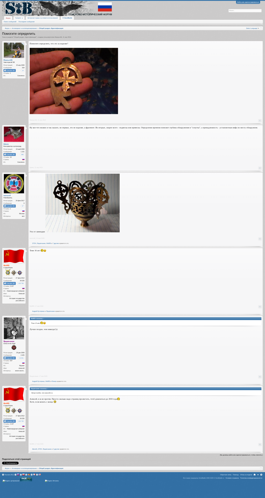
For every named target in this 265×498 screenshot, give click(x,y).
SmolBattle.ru (219, 478)
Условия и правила (232, 478)
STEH (34, 243)
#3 (260, 239)
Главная (255, 475)
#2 (260, 168)
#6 (260, 444)
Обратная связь (225, 475)
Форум (8, 18)
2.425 (22, 355)
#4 (260, 306)
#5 (260, 377)
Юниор (54, 381)
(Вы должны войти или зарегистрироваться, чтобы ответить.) (241, 455)
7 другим (56, 243)
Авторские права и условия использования (42, 18)
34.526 (22, 280)
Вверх (258, 475)
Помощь (236, 475)
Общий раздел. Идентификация (25, 37)
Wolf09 (48, 243)
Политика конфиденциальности (251, 478)
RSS (261, 475)
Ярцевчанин (41, 243)
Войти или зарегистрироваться (248, 2)
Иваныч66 (58, 37)
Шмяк (32, 167)
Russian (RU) (9, 475)
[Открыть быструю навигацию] (261, 28)
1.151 (22, 151)
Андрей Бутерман (38, 311)
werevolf (32, 238)
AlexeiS (34, 449)
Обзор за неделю (246, 475)
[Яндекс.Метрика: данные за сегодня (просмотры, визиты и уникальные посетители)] (52, 481)
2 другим (56, 449)
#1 (260, 120)
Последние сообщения (26, 21)
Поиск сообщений (10, 21)
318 (23, 67)
